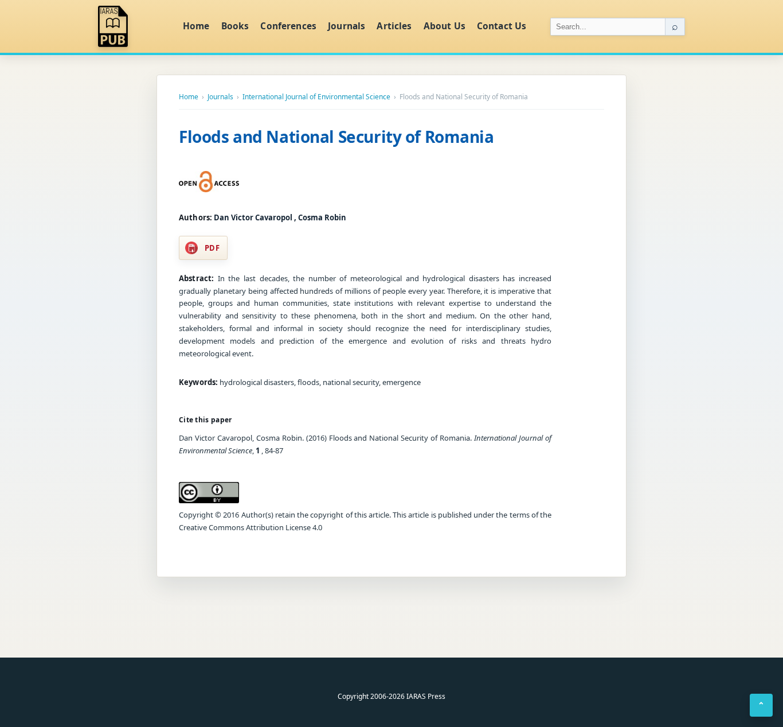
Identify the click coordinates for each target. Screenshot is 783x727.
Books (235, 26)
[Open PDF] (209, 182)
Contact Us (502, 26)
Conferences (288, 26)
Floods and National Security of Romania (336, 136)
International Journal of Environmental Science (316, 97)
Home (196, 26)
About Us (444, 26)
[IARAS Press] (133, 26)
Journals (346, 26)
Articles (394, 26)
